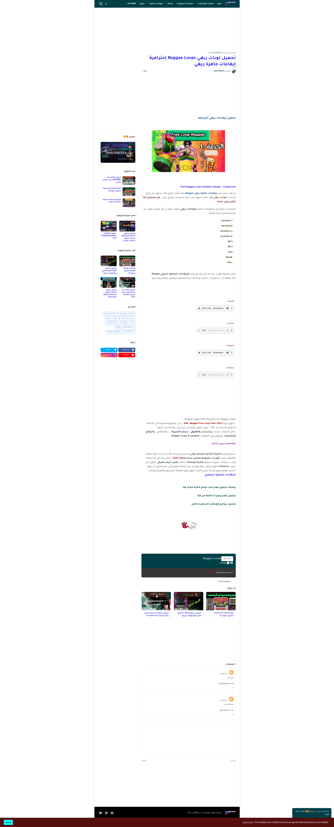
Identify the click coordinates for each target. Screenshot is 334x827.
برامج (132, 318)
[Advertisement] (167, 30)
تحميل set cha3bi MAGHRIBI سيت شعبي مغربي (111, 180)
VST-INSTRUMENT (215, 53)
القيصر (224, 671)
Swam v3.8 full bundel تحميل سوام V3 (224, 614)
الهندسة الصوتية (110, 314)
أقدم (144, 761)
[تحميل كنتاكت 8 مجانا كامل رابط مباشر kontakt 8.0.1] (156, 601)
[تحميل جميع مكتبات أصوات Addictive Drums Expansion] (109, 282)
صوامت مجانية (112, 318)
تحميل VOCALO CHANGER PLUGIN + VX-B (109, 236)
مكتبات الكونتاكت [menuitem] (206, 4)
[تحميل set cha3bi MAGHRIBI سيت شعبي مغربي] (129, 180)
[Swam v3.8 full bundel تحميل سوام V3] (221, 601)
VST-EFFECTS (129, 332)
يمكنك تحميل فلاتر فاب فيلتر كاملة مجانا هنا (209, 487)
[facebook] (112, 813)
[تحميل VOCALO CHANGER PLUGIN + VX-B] (109, 226)
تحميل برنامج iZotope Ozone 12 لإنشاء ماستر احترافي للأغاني (128, 237)
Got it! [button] (8, 822)
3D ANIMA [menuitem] (132, 4)
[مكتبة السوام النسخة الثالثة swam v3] (129, 203)
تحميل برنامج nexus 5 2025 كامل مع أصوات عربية (189, 614)
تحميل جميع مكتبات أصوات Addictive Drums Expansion (110, 293)
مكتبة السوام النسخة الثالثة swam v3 (112, 201)
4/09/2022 (223, 674)
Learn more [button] (248, 822)
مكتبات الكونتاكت (113, 323)
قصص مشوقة (128, 323)
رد (233, 688)
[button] (106, 3)
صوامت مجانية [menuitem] (156, 4)
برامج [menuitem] (142, 4)
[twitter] (106, 813)
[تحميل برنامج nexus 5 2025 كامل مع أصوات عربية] (188, 601)
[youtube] (100, 813)
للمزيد (327, 814)
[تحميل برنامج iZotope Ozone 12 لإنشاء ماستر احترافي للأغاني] (127, 226)
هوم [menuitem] (219, 4)
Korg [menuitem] (170, 4)
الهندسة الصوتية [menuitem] (185, 4)
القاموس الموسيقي (127, 314)
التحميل (227, 559)
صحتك (123, 318)
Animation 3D (129, 327)
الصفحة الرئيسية (229, 53)
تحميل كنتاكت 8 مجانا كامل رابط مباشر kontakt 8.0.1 (156, 614)
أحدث (232, 761)
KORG (118, 327)
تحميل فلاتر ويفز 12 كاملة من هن (217, 496)
